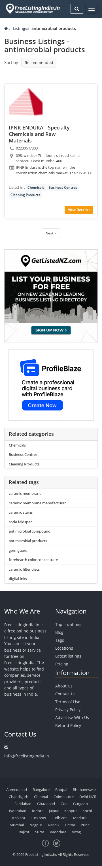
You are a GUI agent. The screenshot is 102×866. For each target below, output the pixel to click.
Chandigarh (18, 796)
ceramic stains (21, 512)
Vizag (76, 831)
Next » (51, 233)
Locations (64, 648)
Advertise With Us (72, 717)
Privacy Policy (67, 709)
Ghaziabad (46, 803)
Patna (70, 824)
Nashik (54, 824)
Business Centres (62, 187)
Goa (64, 803)
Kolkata (18, 817)
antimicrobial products (28, 540)
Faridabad (22, 803)
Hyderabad (16, 810)
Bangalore (41, 789)
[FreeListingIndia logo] (33, 9)
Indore (37, 810)
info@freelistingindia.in (26, 756)
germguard (18, 550)
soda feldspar (20, 521)
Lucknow (38, 817)
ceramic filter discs (24, 569)
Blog (59, 632)
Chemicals (35, 187)
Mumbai (17, 824)
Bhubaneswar (84, 789)
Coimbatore (64, 796)
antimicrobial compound (29, 531)
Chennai (41, 796)
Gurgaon (80, 803)
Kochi (87, 810)
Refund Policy (68, 725)
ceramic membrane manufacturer (37, 502)
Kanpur (70, 810)
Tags (59, 640)
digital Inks (18, 578)
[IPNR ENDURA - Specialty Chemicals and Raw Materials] (25, 104)
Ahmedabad (16, 789)
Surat (39, 831)
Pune (85, 824)
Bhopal (61, 789)
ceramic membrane (25, 493)
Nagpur (35, 824)
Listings (20, 28)
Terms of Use (67, 701)
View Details (78, 209)
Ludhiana (59, 817)
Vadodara (58, 831)
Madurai (80, 817)
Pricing (61, 664)
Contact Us (65, 693)
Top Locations (68, 624)
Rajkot (24, 831)
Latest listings (68, 656)
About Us (64, 686)
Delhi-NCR (87, 796)
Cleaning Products (25, 194)
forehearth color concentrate (33, 559)
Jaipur (54, 810)
